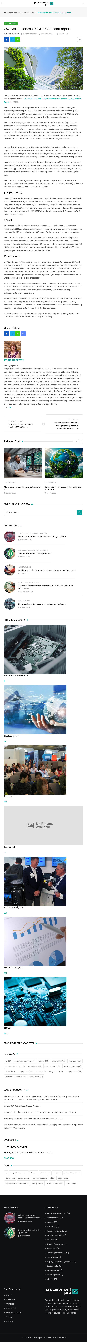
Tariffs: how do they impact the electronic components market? (47, 570)
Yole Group (36, 1077)
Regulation (52, 1248)
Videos (50, 1279)
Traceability (52, 1270)
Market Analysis (40, 533)
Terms (9, 1317)
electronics (58, 1061)
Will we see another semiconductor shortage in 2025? (42, 536)
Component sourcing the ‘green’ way (34, 553)
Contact (10, 1304)
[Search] (84, 3)
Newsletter (35, 1066)
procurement (52, 1066)
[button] (77, 441)
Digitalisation (52, 1218)
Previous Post (17, 421)
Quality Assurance (55, 1244)
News (49, 1240)
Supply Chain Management (28, 583)
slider (10, 1071)
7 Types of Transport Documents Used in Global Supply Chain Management (45, 587)
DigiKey (44, 1061)
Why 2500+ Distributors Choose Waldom (22, 1106)
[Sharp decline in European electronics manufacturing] (9, 604)
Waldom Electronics (16, 1077)
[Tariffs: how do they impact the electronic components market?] (9, 570)
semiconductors (72, 1066)
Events (50, 1222)
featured (75, 1061)
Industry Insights (25, 533)
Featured (51, 1226)
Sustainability (10, 483)
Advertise (10, 1299)
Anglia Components (24, 1061)
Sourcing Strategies (26, 550)
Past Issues (11, 1308)
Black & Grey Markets (56, 1213)
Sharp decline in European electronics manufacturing (42, 604)
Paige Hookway (12, 34)
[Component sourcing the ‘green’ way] (9, 553)
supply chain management (49, 1071)
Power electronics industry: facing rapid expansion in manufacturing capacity (66, 425)
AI (8, 1061)
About (9, 1295)
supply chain (25, 1071)
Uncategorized (53, 1275)
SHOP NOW (9, 1158)
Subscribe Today (13, 1312)
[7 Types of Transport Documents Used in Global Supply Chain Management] (9, 587)
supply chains (73, 1071)
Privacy (9, 1321)
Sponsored (52, 1257)
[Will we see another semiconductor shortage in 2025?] (9, 536)
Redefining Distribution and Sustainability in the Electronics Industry (34, 1118)
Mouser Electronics (15, 1066)
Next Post (72, 420)
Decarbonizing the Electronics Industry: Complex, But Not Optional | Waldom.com (40, 1112)
